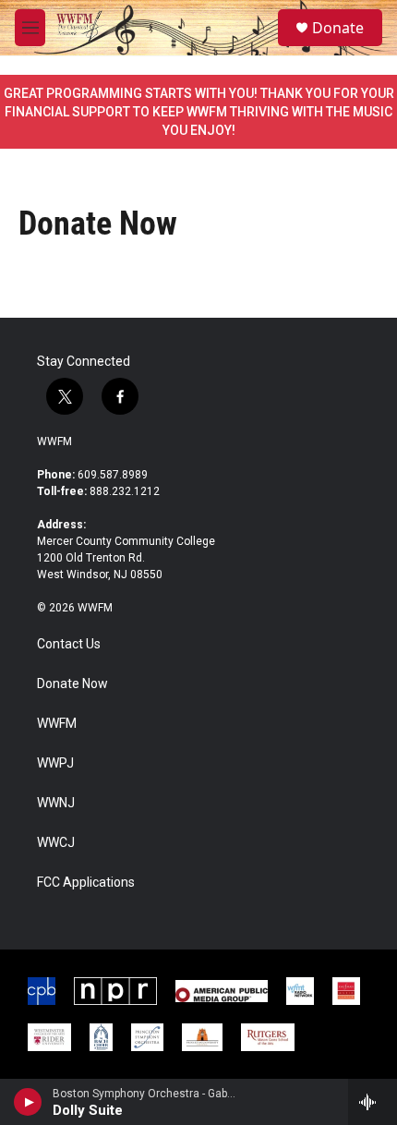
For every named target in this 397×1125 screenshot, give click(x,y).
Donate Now (72, 684)
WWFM (54, 441)
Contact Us (69, 644)
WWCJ (56, 843)
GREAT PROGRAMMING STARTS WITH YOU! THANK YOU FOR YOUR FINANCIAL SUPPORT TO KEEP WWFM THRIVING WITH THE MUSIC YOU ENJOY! (199, 112)
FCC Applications (86, 882)
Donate (338, 27)
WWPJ (55, 763)
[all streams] (372, 1102)
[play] (28, 1102)
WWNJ (56, 803)
